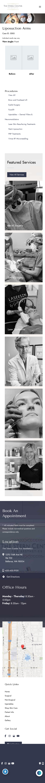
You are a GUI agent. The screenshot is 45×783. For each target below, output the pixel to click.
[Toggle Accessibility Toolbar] (5, 772)
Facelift (11, 109)
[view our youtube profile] (18, 736)
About (7, 716)
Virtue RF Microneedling (18, 138)
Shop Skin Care (11, 708)
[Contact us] (39, 763)
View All (11, 95)
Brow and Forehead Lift (17, 100)
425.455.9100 (12, 570)
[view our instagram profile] (9, 736)
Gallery (8, 720)
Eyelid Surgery (14, 104)
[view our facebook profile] (5, 736)
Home (7, 691)
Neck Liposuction (15, 129)
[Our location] (42, 763)
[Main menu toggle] (40, 6)
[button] (16, 174)
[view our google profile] (14, 736)
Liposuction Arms (16, 28)
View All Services (17, 174)
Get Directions (13, 576)
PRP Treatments (14, 133)
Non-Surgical (10, 699)
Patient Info (9, 712)
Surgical (8, 695)
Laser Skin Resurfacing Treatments (21, 124)
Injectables (9, 704)
